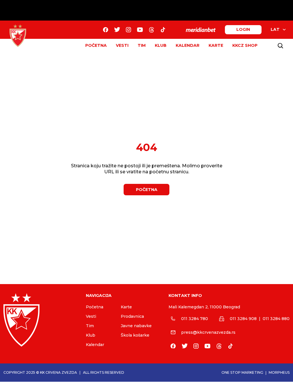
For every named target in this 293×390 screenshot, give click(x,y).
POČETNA (96, 45)
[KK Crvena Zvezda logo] (40, 320)
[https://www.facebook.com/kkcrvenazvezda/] (105, 29)
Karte (126, 306)
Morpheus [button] (279, 372)
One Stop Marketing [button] (242, 372)
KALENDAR (187, 45)
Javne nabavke (136, 325)
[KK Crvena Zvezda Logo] (17, 35)
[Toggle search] (280, 45)
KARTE (216, 45)
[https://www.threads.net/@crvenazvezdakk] (151, 29)
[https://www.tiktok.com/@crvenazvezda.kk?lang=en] (162, 29)
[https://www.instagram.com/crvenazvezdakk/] (128, 29)
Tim (90, 325)
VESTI (122, 45)
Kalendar (95, 344)
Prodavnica (132, 316)
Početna (94, 306)
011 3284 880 (276, 318)
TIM (142, 45)
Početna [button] (146, 189)
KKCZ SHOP (245, 45)
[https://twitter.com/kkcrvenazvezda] (117, 29)
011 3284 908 (243, 318)
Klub (90, 335)
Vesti (91, 316)
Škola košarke (135, 335)
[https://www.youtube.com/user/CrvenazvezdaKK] (139, 29)
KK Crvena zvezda (58, 372)
